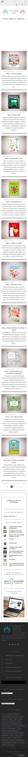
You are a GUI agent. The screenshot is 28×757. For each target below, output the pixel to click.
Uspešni (12, 740)
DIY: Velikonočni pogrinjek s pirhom (13, 667)
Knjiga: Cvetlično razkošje (14, 417)
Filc (13, 716)
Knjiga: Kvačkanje (13, 543)
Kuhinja (20, 719)
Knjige (15, 719)
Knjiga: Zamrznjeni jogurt (14, 284)
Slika (12, 735)
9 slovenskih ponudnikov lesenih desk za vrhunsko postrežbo (16, 551)
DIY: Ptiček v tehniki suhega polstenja (13, 671)
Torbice (9, 737)
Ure (19, 737)
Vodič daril (11, 538)
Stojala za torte (8, 659)
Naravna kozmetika (6, 726)
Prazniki (4, 730)
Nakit (20, 723)
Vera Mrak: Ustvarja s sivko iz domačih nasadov (15, 527)
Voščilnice (14, 742)
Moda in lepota (5, 723)
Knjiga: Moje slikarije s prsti (14, 158)
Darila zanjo (16, 714)
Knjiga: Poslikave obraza (14, 74)
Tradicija (14, 737)
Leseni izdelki (12, 721)
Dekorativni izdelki (6, 716)
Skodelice (21, 733)
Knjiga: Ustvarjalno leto (14, 202)
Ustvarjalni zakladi (6, 742)
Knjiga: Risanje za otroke (14, 243)
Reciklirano (4, 733)
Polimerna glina (11, 728)
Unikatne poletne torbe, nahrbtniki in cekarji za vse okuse (16, 535)
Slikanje (16, 735)
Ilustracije (4, 719)
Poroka (19, 728)
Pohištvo (4, 728)
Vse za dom (21, 742)
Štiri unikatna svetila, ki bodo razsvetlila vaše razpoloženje (15, 531)
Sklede (15, 733)
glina (17, 716)
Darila (3, 714)
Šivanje (3, 745)
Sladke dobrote (5, 735)
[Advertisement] (14, 36)
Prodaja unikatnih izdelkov (14, 730)
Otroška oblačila (21, 726)
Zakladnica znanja (8, 71)
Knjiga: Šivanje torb (14, 115)
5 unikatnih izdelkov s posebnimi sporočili (14, 655)
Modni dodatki (14, 723)
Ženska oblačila (10, 745)
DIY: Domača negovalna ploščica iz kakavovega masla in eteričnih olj (16, 565)
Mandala (19, 721)
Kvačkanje (4, 721)
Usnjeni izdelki (5, 740)
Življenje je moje (9, 663)
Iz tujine (10, 719)
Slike (21, 735)
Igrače (21, 716)
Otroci (14, 726)
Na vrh (13, 753)
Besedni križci (12, 559)
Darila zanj (9, 714)
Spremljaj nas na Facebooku (14, 501)
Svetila (3, 737)
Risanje (10, 733)
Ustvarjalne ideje (19, 740)
